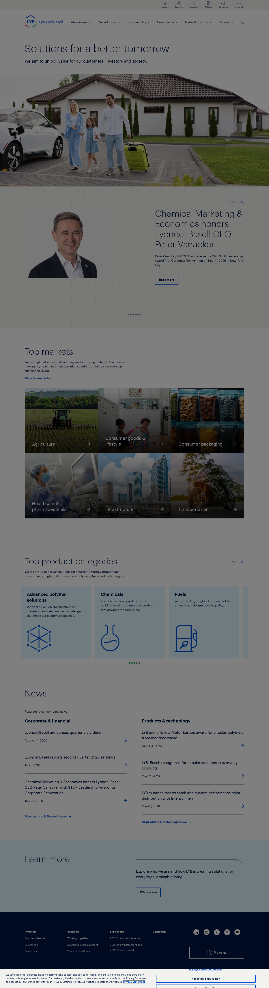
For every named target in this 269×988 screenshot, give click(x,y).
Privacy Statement (134, 982)
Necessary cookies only (206, 979)
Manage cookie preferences (205, 969)
